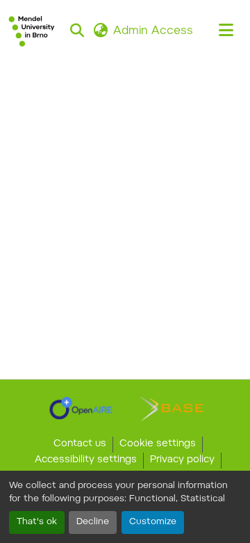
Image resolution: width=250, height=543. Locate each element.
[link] (81, 408)
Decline (92, 522)
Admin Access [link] (153, 31)
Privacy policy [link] (182, 460)
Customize (152, 522)
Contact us (79, 444)
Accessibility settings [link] (86, 460)
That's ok (37, 522)
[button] (31, 31)
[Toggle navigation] (226, 31)
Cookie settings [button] (157, 444)
